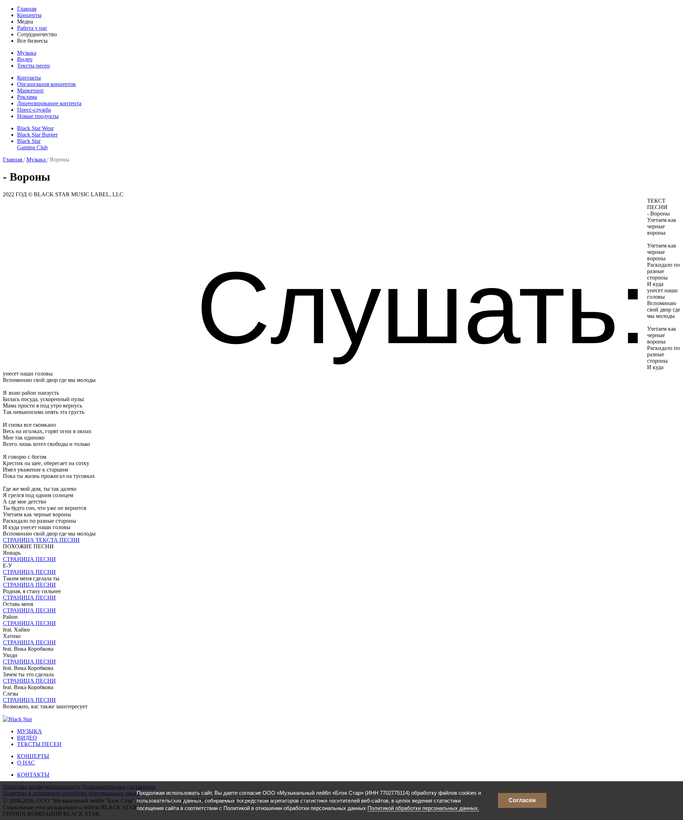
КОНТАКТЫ (33, 775)
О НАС (26, 763)
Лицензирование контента (49, 103)
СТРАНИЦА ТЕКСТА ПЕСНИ (41, 540)
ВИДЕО (27, 738)
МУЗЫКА (29, 731)
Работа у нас (32, 28)
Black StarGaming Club (32, 144)
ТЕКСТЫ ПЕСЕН (39, 744)
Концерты (29, 15)
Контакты (29, 78)
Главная (26, 9)
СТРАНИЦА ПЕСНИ (29, 559)
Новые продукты (38, 116)
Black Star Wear (35, 128)
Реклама (27, 97)
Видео (24, 59)
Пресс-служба (34, 110)
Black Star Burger (37, 135)
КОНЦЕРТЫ (33, 756)
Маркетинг (30, 90)
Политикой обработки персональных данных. (423, 808)
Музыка (26, 53)
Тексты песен (33, 66)
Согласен (522, 800)
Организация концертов (46, 84)
